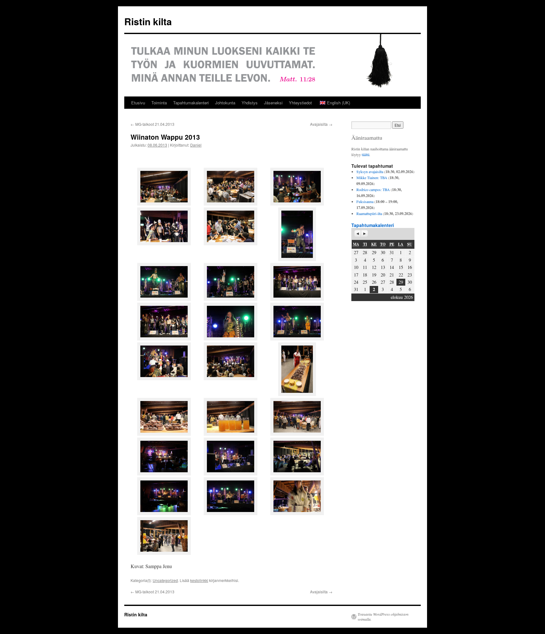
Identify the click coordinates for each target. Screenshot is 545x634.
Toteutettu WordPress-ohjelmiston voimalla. (383, 617)
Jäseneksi (273, 103)
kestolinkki (199, 580)
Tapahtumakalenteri (191, 103)
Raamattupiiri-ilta (369, 213)
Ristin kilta (148, 21)
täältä (365, 154)
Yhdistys (250, 103)
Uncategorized (165, 580)
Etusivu (138, 103)
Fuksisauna (364, 201)
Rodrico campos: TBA (373, 189)
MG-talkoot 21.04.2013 (152, 124)
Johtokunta (225, 103)
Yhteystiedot (300, 103)
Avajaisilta (321, 124)
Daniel (196, 145)
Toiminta (159, 103)
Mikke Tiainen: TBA (371, 177)
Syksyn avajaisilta (369, 171)
